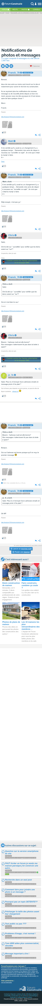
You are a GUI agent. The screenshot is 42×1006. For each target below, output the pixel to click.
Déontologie (33, 996)
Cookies (29, 997)
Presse (26, 996)
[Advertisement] (21, 412)
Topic (3, 161)
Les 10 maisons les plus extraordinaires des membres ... (31, 625)
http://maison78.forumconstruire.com (12, 117)
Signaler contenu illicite (18, 994)
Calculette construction (11, 996)
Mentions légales (31, 994)
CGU (21, 996)
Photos (24, 9)
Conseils (36, 9)
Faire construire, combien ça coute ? (30, 585)
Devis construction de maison (11, 584)
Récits (15, 9)
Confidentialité (21, 997)
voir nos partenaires (6, 982)
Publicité (13, 997)
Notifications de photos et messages (20, 52)
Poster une (22, 552)
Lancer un (22, 549)
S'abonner (36, 66)
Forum (4, 9)
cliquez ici (15, 391)
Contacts (7, 994)
